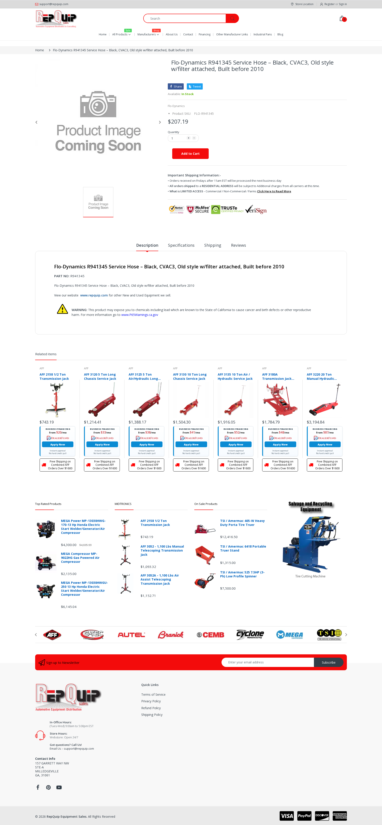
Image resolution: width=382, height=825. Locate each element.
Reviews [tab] (238, 245)
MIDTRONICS (123, 504)
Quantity (173, 132)
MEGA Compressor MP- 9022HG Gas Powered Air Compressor (80, 558)
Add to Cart (190, 153)
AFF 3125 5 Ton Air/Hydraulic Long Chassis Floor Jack (143, 376)
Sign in (343, 4)
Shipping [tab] (212, 245)
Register (330, 4)
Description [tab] (147, 245)
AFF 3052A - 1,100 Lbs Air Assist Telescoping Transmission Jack (160, 579)
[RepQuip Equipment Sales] (56, 18)
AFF (42, 368)
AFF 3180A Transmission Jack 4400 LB (277, 376)
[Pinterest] (48, 789)
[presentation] (36, 634)
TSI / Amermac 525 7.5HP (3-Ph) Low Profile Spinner (242, 574)
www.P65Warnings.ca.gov (139, 315)
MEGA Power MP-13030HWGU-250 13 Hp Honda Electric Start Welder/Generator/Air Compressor (84, 589)
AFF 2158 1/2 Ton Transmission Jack (54, 376)
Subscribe (329, 662)
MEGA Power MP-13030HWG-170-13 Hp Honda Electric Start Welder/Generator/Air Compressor (83, 527)
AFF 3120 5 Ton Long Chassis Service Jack (100, 376)
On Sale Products (206, 504)
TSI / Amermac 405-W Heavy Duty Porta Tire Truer (242, 523)
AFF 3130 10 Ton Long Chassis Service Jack (190, 376)
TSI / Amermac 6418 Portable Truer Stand (243, 548)
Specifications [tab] (181, 245)
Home (39, 50)
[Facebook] (37, 789)
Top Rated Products (48, 504)
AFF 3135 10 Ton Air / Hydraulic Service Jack (235, 376)
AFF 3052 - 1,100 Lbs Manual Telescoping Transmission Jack (162, 550)
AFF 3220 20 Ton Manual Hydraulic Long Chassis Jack (321, 376)
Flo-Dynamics (176, 106)
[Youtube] (59, 789)
